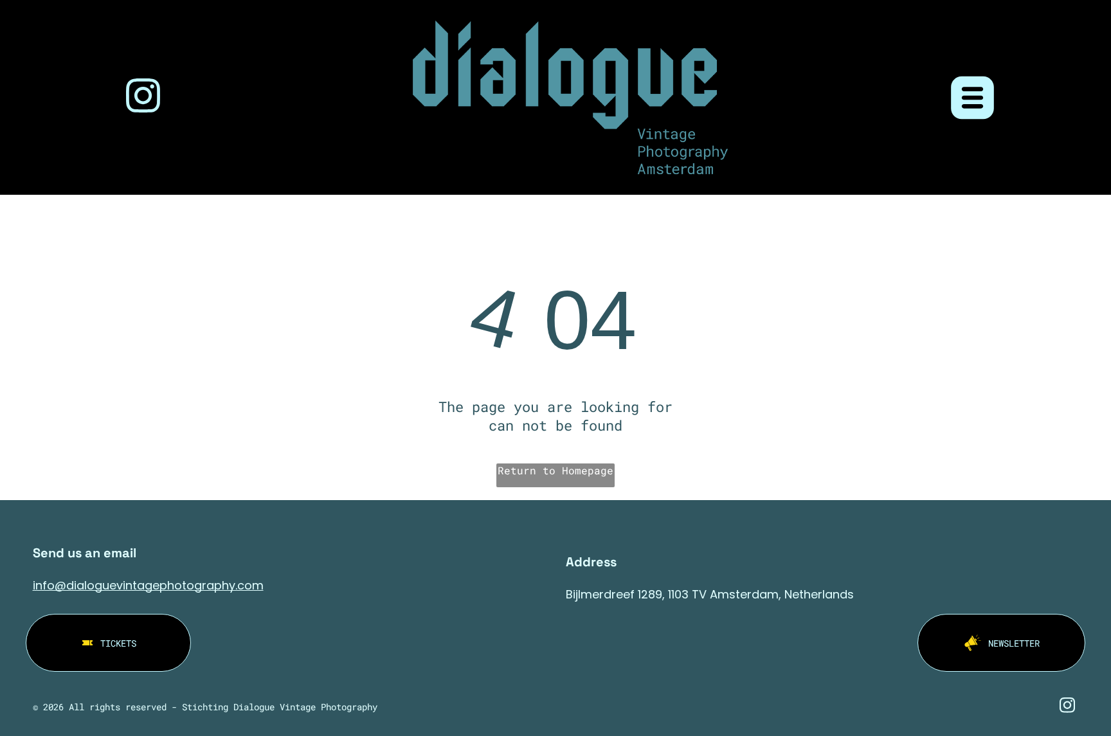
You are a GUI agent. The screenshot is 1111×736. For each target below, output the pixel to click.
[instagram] (143, 97)
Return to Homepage (555, 470)
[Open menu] (972, 97)
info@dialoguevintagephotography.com (148, 585)
